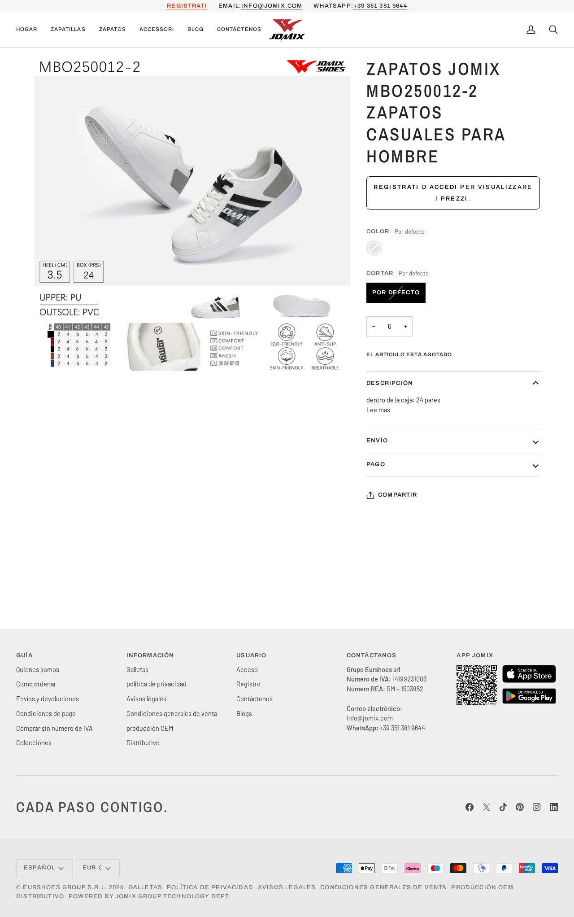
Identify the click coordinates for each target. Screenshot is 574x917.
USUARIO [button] (251, 655)
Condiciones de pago (46, 713)
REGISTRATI (187, 6)
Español (39, 868)
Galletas (137, 669)
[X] (487, 807)
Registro (248, 684)
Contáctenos (254, 698)
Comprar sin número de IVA (54, 728)
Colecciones (34, 742)
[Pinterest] (520, 807)
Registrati (396, 187)
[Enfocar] (51, 357)
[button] (68, 30)
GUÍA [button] (24, 655)
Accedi (444, 187)
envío (377, 440)
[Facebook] (469, 807)
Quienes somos (37, 669)
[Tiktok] (503, 807)
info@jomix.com (271, 6)
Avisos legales (146, 698)
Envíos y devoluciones (47, 698)
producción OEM (149, 728)
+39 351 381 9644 (380, 6)
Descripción (389, 383)
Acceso (247, 669)
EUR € (92, 868)
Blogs (244, 713)
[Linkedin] (554, 807)
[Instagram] (537, 807)
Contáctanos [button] (372, 655)
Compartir (397, 495)
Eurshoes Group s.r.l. (65, 887)
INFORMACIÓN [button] (150, 655)
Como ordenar (36, 684)
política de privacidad (156, 684)
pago (375, 464)
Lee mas (378, 410)
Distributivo (143, 742)
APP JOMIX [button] (475, 655)
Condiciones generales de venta (171, 713)
